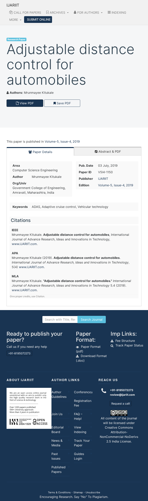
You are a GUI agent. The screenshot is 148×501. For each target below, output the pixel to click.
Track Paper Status (129, 345)
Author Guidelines (58, 394)
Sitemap (78, 492)
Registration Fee (82, 403)
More (14, 20)
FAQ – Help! (78, 416)
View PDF (26, 103)
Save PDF (63, 103)
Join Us (56, 414)
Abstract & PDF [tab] (109, 151)
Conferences (82, 392)
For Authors (88, 12)
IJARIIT (13, 5)
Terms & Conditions (59, 492)
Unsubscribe (93, 492)
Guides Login (79, 456)
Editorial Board (57, 429)
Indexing (118, 12)
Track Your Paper (82, 443)
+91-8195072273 (19, 353)
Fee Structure (125, 341)
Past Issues (55, 456)
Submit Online (39, 19)
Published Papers (58, 469)
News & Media (56, 443)
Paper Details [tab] (42, 152)
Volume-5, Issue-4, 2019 (62, 141)
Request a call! (120, 403)
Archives (57, 12)
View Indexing (80, 429)
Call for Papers (27, 12)
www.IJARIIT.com (24, 244)
